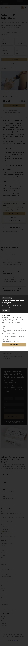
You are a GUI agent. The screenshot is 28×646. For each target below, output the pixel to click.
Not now (14, 348)
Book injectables (14, 344)
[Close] (26, 297)
